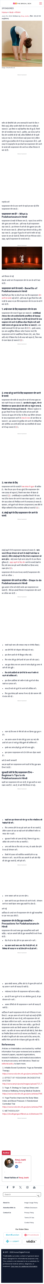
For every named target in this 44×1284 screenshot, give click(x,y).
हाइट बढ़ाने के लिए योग (17, 562)
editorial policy (8, 1063)
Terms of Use (29, 1217)
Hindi (11, 12)
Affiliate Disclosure (30, 1208)
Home (4, 12)
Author (6, 1153)
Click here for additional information (24, 1266)
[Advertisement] (22, 100)
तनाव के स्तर (25, 418)
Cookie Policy (29, 1222)
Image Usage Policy (31, 1203)
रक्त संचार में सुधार (28, 486)
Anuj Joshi (25, 16)
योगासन (17, 12)
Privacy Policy (29, 1213)
